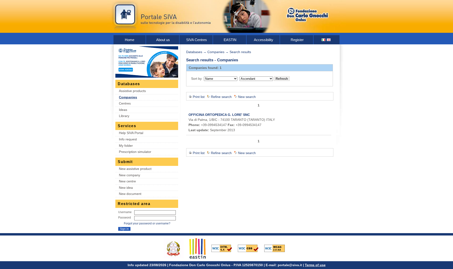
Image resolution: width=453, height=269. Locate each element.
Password (124, 217)
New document (130, 194)
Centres (125, 103)
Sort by (196, 78)
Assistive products (132, 91)
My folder (126, 145)
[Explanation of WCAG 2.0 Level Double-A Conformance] (277, 248)
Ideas (123, 110)
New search (247, 97)
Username (125, 212)
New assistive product (135, 169)
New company (129, 175)
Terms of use (315, 265)
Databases (194, 52)
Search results (240, 52)
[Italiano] (324, 39)
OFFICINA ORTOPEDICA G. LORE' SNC (219, 115)
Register (297, 40)
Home (129, 40)
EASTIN (230, 40)
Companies (128, 97)
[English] (329, 39)
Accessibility (263, 40)
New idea (126, 187)
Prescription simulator (135, 152)
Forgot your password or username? (147, 223)
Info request (128, 139)
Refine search (221, 97)
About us (163, 40)
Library (124, 116)
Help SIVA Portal (131, 133)
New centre (127, 181)
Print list (199, 97)
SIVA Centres (196, 40)
